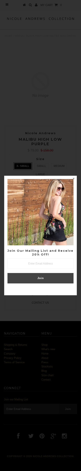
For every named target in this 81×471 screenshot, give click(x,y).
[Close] (73, 179)
